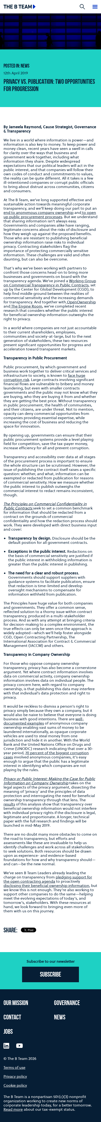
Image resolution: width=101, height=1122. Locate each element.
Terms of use (14, 1067)
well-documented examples (44, 721)
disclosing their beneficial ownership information (46, 885)
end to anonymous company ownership (39, 212)
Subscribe (50, 975)
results (9, 804)
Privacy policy (15, 1076)
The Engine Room (26, 306)
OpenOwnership (81, 302)
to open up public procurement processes (50, 214)
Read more (13, 1109)
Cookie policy (15, 1085)
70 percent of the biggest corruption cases (46, 755)
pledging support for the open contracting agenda (48, 879)
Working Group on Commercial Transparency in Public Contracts (50, 283)
